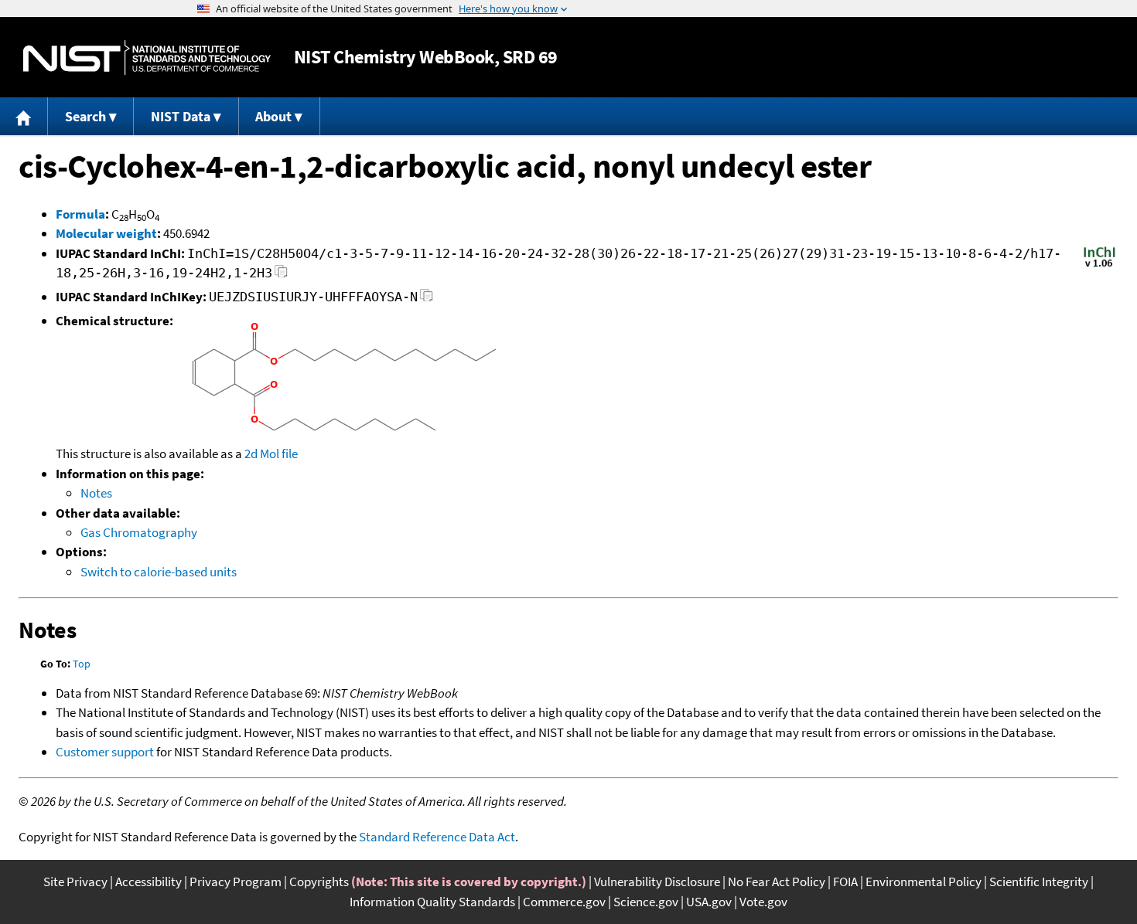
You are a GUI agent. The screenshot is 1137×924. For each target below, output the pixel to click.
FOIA (845, 881)
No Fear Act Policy (776, 881)
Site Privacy (75, 881)
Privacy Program (236, 881)
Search (85, 116)
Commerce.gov (564, 901)
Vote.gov (763, 901)
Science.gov (645, 901)
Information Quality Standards (432, 901)
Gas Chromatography (138, 532)
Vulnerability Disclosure (657, 881)
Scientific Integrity (1038, 881)
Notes (96, 492)
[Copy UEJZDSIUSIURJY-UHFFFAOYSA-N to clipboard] (426, 299)
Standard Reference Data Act (437, 836)
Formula (80, 214)
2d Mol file (271, 453)
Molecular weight (106, 233)
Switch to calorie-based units (158, 571)
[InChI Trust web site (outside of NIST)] (1099, 265)
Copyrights (319, 881)
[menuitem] (24, 116)
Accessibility (148, 881)
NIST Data (180, 116)
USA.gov (709, 901)
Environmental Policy (924, 881)
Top (81, 664)
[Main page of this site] (24, 116)
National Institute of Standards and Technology (147, 57)
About (273, 116)
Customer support (105, 751)
